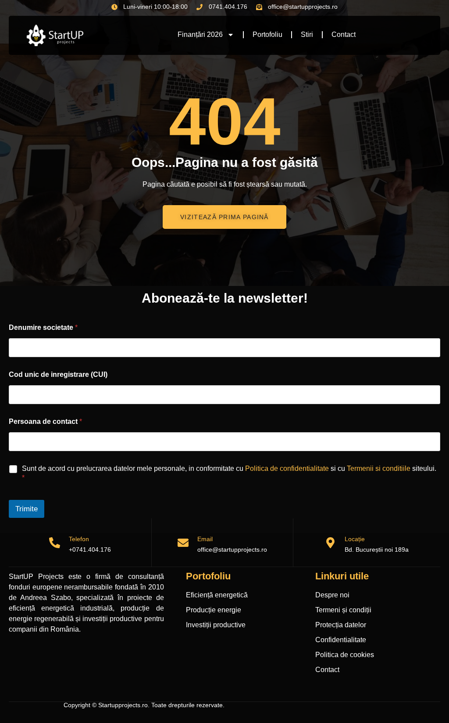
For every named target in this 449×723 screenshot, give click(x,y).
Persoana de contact (45, 421)
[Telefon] (54, 542)
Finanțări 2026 (200, 34)
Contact (343, 34)
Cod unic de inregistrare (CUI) (58, 374)
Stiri (307, 34)
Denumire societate (43, 327)
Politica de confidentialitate (287, 468)
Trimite (26, 509)
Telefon (79, 538)
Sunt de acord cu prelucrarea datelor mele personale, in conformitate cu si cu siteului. (229, 473)
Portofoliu (267, 34)
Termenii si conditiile (378, 468)
